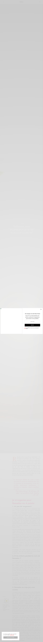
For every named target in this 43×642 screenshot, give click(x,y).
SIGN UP (32, 325)
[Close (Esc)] (41, 310)
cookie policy (12, 635)
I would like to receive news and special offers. (32, 328)
